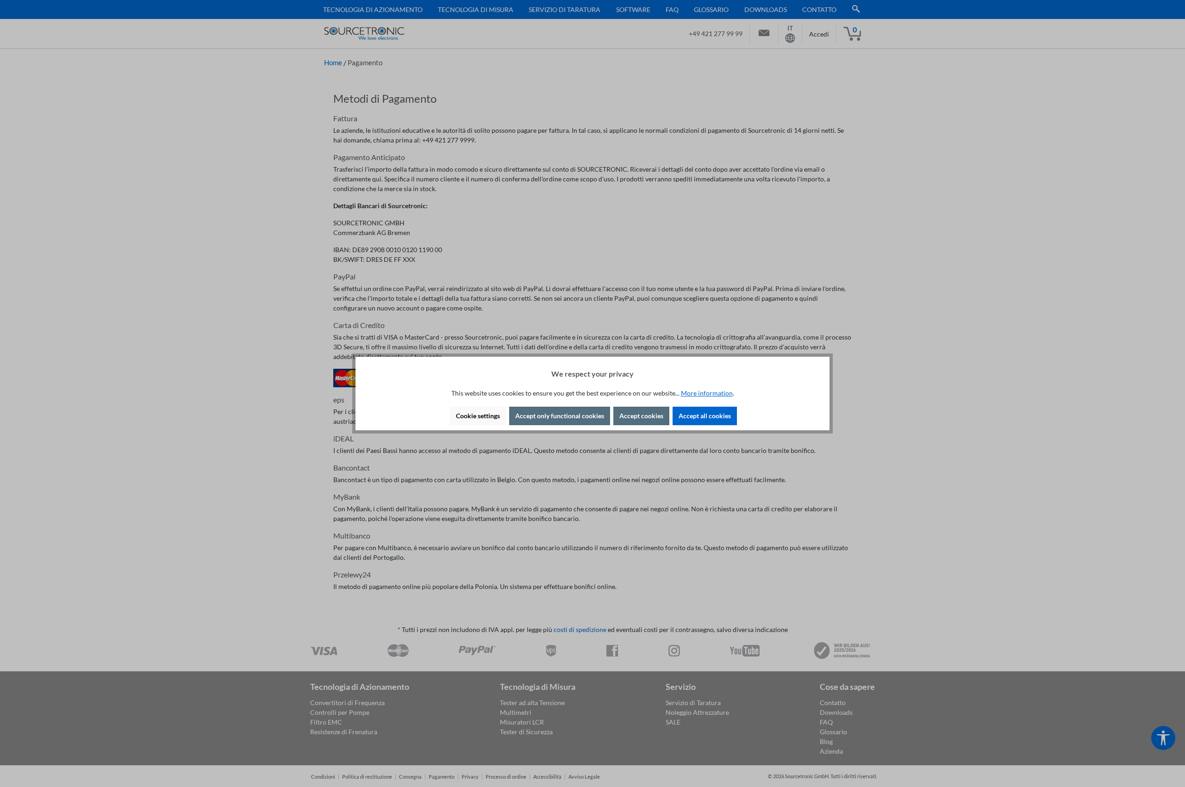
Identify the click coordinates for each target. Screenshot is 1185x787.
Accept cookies (641, 416)
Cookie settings (478, 416)
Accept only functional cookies (559, 416)
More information (707, 393)
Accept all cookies (705, 416)
